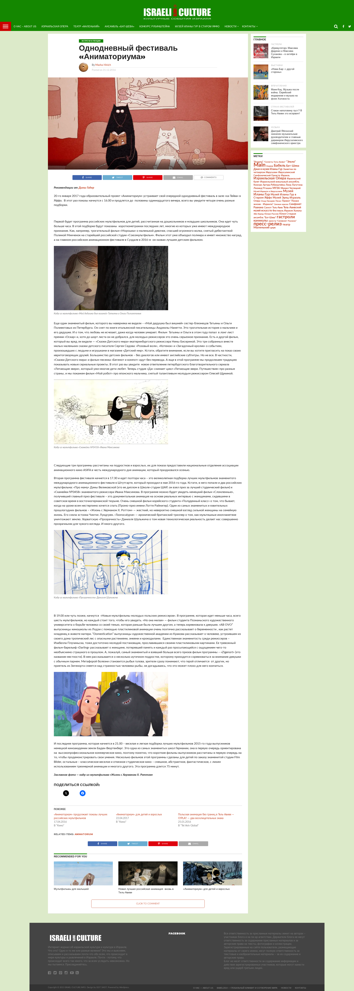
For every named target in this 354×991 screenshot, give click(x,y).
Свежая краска (281, 204)
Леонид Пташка (263, 188)
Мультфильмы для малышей (71, 888)
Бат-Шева (292, 165)
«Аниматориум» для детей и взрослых (139, 814)
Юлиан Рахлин (271, 214)
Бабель (279, 165)
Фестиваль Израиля (283, 211)
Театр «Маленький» (86, 26)
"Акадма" (258, 162)
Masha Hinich (103, 65)
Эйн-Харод (259, 214)
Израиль (285, 175)
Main (260, 165)
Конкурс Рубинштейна (154, 26)
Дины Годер (86, 187)
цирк (273, 227)
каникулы (261, 220)
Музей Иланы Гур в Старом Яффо (197, 26)
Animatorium (84, 834)
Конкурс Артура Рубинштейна (269, 185)
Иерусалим (271, 172)
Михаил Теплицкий (291, 188)
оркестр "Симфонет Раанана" (282, 221)
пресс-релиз (268, 223)
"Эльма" (291, 162)
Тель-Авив (277, 207)
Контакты (248, 26)
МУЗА (276, 188)
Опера (257, 201)
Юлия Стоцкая (287, 214)
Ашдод (269, 166)
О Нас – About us (25, 26)
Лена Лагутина (294, 185)
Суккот (268, 207)
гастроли (286, 217)
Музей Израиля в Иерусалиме (268, 191)
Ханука (298, 211)
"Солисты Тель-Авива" (274, 162)
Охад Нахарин (268, 201)
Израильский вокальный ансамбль (279, 182)
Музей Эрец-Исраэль (287, 197)
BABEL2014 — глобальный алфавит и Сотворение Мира (247, 988)
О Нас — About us (203, 988)
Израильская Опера (54, 26)
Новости (230, 26)
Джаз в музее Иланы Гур (268, 169)
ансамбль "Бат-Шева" (265, 218)
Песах (278, 201)
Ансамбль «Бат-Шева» (119, 26)
